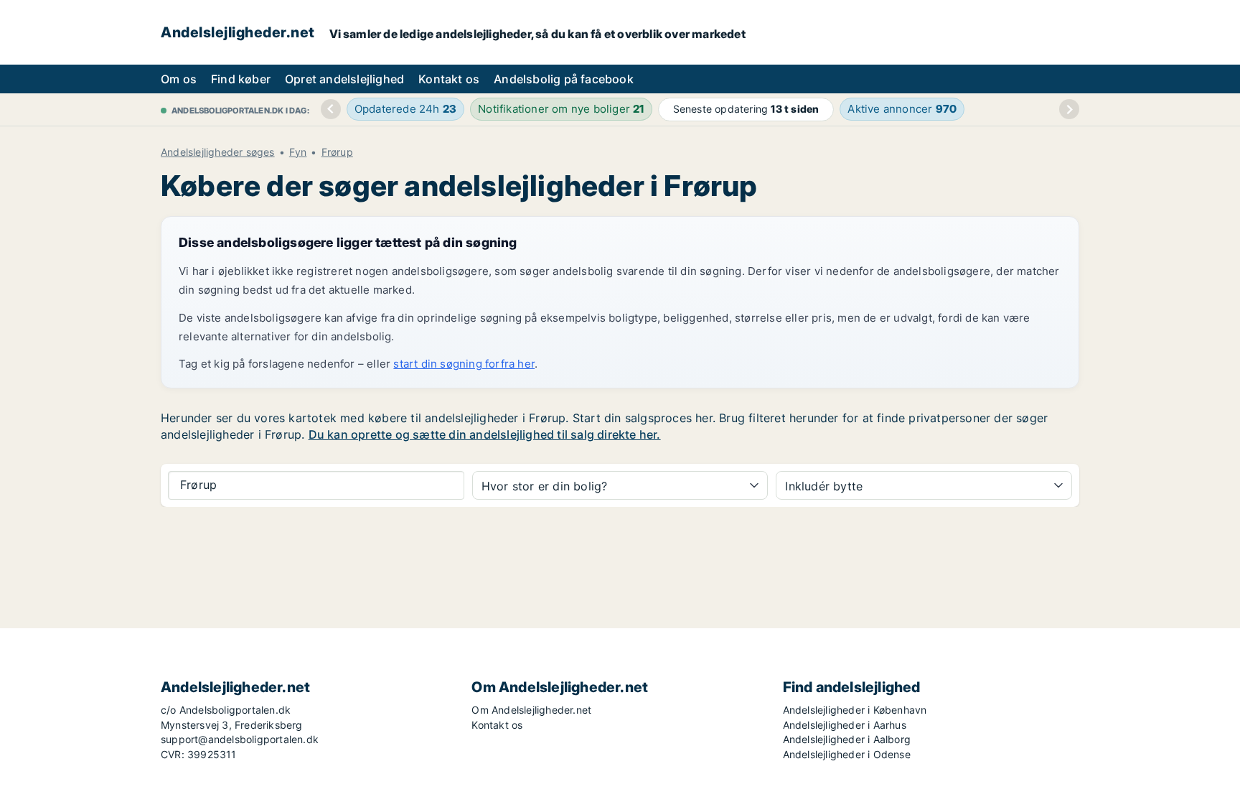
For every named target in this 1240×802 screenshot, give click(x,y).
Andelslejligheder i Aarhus (844, 725)
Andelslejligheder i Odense (847, 754)
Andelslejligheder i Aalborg (847, 739)
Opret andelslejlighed (344, 79)
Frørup (337, 152)
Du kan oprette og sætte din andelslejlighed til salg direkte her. (485, 434)
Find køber (241, 79)
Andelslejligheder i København (855, 710)
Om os (179, 79)
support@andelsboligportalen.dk (240, 739)
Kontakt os (448, 79)
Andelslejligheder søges (218, 152)
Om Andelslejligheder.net (531, 710)
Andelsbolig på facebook (564, 79)
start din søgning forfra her (464, 363)
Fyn (298, 152)
